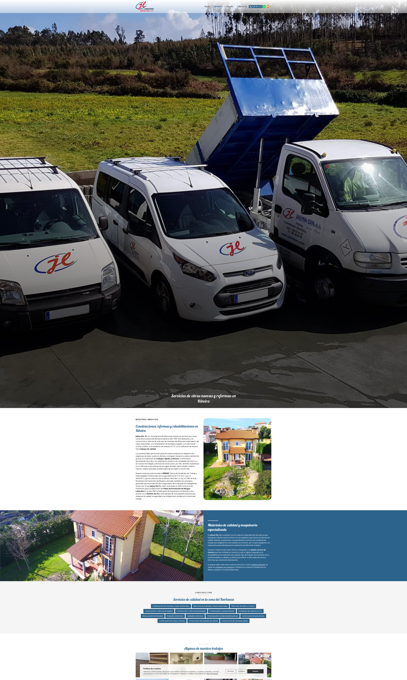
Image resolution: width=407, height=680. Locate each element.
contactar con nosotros (224, 567)
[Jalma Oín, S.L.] (145, 6)
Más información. (212, 673)
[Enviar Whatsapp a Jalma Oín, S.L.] (264, 6)
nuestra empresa (258, 564)
